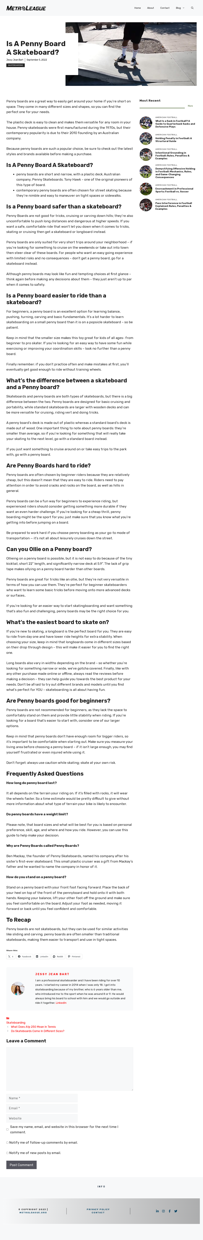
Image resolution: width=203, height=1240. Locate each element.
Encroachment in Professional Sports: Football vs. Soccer (174, 190)
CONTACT (98, 1212)
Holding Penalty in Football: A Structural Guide (173, 140)
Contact (165, 8)
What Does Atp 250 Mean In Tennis (33, 1026)
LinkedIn (61, 1002)
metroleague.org (33, 1212)
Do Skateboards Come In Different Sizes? (37, 1031)
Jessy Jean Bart (14, 60)
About (150, 8)
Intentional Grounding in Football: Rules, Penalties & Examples (172, 155)
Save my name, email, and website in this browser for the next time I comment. (64, 1129)
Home (137, 8)
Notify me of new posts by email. (35, 1153)
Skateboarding (15, 65)
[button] (192, 8)
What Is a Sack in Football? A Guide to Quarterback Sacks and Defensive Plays (175, 124)
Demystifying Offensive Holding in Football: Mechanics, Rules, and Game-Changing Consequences (175, 173)
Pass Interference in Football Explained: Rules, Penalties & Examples (173, 206)
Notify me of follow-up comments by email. (43, 1142)
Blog (178, 8)
